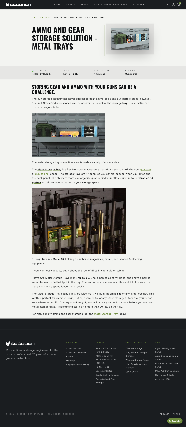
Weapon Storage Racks (137, 360)
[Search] (168, 4)
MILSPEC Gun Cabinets (167, 371)
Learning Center (104, 371)
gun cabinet (42, 173)
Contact (138, 4)
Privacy (165, 414)
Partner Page (102, 367)
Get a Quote (132, 371)
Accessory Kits (162, 379)
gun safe (145, 169)
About (85, 4)
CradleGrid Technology (107, 375)
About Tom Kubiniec (76, 352)
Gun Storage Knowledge (111, 4)
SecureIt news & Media (78, 364)
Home (57, 4)
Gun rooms (45, 17)
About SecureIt (74, 348)
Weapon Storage (134, 348)
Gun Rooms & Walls (164, 375)
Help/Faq (70, 360)
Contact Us (71, 356)
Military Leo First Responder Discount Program (106, 359)
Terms (176, 414)
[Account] (173, 4)
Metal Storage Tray (106, 313)
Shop (69, 4)
